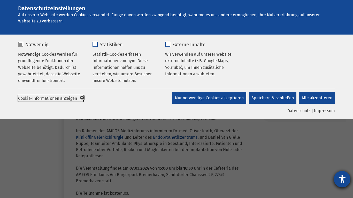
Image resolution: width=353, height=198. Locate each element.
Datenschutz (298, 110)
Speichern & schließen (272, 97)
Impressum (324, 110)
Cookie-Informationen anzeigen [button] (48, 98)
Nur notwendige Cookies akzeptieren (209, 97)
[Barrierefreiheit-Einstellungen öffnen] (342, 179)
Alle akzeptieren (317, 97)
